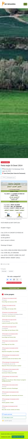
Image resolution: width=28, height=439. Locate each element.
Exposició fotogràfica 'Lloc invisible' (10, 351)
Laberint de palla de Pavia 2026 (10, 323)
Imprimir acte (11, 177)
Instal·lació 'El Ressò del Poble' (9, 372)
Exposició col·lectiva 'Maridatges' (10, 388)
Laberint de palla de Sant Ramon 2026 (11, 358)
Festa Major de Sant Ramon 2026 (10, 330)
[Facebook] (7, 280)
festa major (4, 271)
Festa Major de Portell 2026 (9, 337)
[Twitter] (17, 280)
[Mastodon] (14, 280)
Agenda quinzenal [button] (8, 414)
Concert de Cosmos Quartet (8, 316)
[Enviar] (20, 280)
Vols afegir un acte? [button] (8, 417)
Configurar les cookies (6, 436)
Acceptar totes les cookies (18, 436)
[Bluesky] (11, 280)
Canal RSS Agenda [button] (8, 420)
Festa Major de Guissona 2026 (9, 301)
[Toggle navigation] (25, 4)
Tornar (3, 177)
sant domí (11, 271)
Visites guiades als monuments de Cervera (12, 395)
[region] (14, 435)
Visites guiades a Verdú (7, 402)
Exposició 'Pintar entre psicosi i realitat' (11, 365)
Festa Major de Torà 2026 (8, 344)
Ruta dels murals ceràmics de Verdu (11, 409)
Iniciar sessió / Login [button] (14, 288)
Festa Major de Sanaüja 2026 (9, 309)
